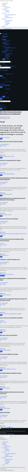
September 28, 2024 (5, 117)
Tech (4, 26)
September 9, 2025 (4, 97)
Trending (7, 23)
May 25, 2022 (3, 397)
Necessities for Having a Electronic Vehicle (11, 141)
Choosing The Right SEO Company (9, 354)
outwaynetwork (5, 144)
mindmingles (4, 163)
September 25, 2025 (5, 85)
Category (5, 118)
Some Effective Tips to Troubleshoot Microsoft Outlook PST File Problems (12, 199)
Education (2, 275)
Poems (7, 16)
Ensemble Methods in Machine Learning (10, 373)
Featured (7, 22)
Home (4, 4)
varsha (3, 84)
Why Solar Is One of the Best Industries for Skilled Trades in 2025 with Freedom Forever (13, 92)
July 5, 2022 (2, 284)
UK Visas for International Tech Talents (10, 160)
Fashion (7, 10)
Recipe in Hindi (8, 17)
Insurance (7, 7)
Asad (2, 243)
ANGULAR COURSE (5, 412)
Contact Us (5, 3)
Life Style (5, 9)
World (6, 24)
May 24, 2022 (3, 145)
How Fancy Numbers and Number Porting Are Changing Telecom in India (13, 80)
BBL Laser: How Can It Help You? (8, 335)
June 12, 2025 (3, 107)
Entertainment (8, 20)
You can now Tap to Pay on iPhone (9, 218)
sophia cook (4, 396)
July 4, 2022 (2, 164)
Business (5, 6)
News (4, 19)
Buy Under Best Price (10, 14)
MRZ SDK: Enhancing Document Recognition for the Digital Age (10, 113)
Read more (2, 155)
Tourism (7, 12)
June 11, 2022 (3, 244)
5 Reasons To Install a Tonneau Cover (10, 259)
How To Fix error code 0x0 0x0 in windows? (11, 318)
